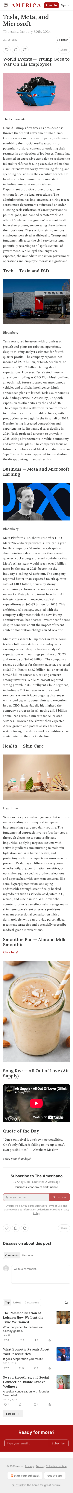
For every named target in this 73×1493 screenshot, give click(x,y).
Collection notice (56, 1466)
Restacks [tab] (27, 1255)
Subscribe (51, 5)
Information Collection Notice (39, 1209)
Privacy (29, 1466)
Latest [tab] (17, 1302)
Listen (65, 40)
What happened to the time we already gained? (23, 1329)
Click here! (11, 952)
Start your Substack (26, 1475)
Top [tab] (7, 1302)
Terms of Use (54, 1205)
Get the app (55, 1475)
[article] (36, 1326)
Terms (40, 1466)
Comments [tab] (12, 1255)
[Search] (66, 1302)
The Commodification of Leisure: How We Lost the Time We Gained (23, 1317)
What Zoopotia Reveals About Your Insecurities (26, 1351)
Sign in (65, 5)
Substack (18, 1485)
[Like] (6, 49)
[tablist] (19, 1255)
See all (10, 1413)
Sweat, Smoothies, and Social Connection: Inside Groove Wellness (26, 1382)
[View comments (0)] (15, 49)
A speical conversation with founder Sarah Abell (26, 1393)
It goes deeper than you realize (23, 1359)
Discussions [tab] (32, 1302)
